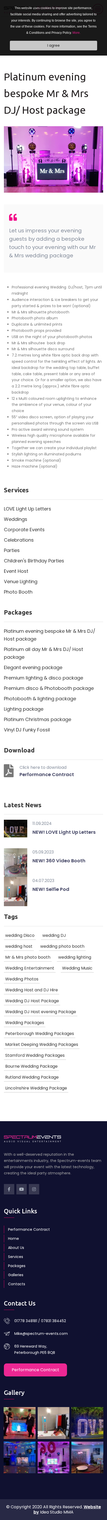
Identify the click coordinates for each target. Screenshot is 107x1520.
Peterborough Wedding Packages (39, 1034)
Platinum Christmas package (37, 719)
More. (76, 33)
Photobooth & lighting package (40, 698)
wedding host (18, 946)
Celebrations (19, 540)
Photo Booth (18, 592)
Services (15, 1256)
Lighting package (23, 709)
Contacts (16, 1284)
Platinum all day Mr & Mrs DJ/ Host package (43, 653)
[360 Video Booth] (87, 1458)
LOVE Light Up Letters (27, 509)
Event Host (16, 571)
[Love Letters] (87, 1423)
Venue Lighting (20, 581)
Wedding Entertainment (29, 968)
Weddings (15, 519)
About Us (16, 1247)
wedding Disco (20, 935)
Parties (12, 550)
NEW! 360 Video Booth (58, 860)
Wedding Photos (21, 979)
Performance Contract (46, 774)
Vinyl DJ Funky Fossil (27, 730)
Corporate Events (24, 529)
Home (13, 1238)
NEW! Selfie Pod (50, 889)
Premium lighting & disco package (43, 678)
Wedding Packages (24, 1023)
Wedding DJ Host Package (32, 1001)
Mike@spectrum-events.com (41, 1333)
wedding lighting (74, 957)
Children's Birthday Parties (34, 560)
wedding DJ (54, 935)
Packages (16, 1265)
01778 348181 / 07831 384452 (40, 1320)
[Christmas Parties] (20, 1458)
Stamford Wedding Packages (35, 1055)
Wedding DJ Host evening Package (40, 1012)
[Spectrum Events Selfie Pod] (54, 1423)
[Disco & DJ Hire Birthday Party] (54, 1458)
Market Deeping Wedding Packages (41, 1044)
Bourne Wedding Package (31, 1066)
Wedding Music (77, 968)
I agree (53, 45)
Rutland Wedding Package (32, 1077)
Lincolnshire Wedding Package (36, 1088)
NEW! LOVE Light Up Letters (64, 832)
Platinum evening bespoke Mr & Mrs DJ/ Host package (49, 635)
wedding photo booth (62, 946)
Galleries (15, 1274)
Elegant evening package (33, 667)
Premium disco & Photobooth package (49, 688)
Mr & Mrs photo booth (27, 957)
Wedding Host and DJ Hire (31, 990)
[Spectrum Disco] (20, 1423)
